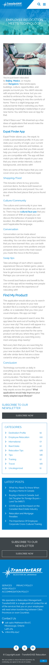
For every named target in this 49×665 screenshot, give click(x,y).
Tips (11, 455)
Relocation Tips (16, 450)
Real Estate (14, 446)
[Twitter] (24, 648)
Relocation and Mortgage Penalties (21, 515)
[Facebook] (16, 648)
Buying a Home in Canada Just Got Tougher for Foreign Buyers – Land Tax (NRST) (25, 498)
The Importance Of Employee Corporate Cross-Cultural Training (25, 522)
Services (7, 585)
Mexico (16, 81)
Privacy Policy (24, 585)
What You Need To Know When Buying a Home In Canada (24, 489)
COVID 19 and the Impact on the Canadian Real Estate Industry (24, 507)
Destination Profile (17, 433)
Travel (12, 464)
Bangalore (13, 84)
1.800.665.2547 (12, 632)
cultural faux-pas (28, 211)
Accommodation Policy (15, 592)
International (15, 441)
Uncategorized (16, 468)
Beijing (9, 81)
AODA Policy (9, 588)
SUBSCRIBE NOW (24, 415)
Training (12, 459)
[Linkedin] (33, 648)
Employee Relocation (19, 437)
